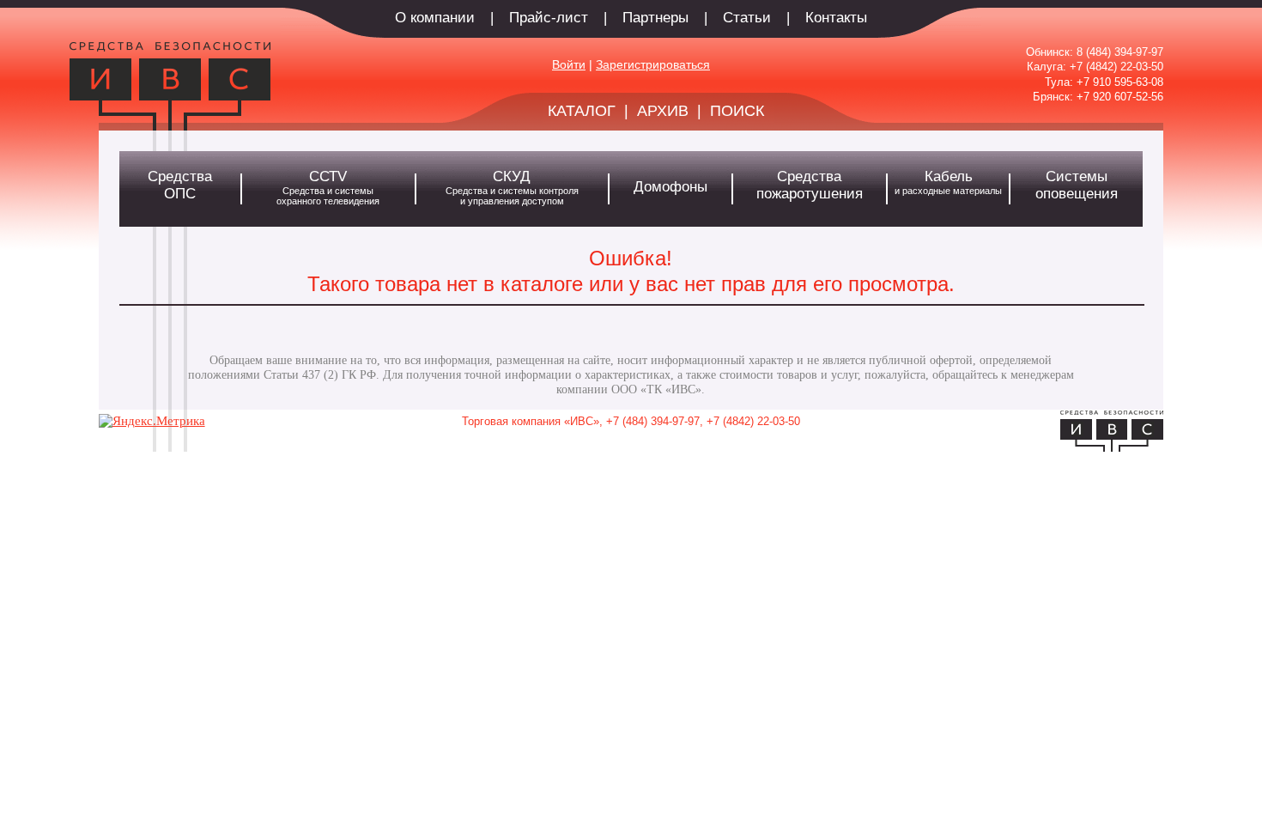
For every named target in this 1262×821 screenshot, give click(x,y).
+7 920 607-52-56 (1120, 96)
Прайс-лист (548, 17)
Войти (568, 64)
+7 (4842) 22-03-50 (1116, 66)
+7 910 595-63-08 (1120, 82)
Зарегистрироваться (653, 64)
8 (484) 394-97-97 (1120, 52)
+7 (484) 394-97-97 (653, 421)
